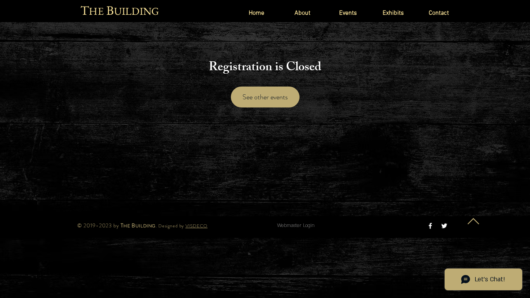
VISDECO (196, 225)
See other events (265, 97)
